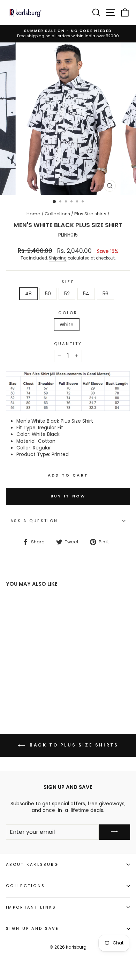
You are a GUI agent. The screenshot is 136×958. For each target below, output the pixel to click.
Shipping (58, 258)
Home (33, 214)
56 (105, 293)
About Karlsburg (32, 864)
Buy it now (68, 496)
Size (68, 282)
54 (86, 293)
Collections (57, 214)
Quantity (68, 343)
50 (48, 293)
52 (67, 293)
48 (28, 293)
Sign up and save (32, 928)
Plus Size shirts (90, 214)
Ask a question (34, 521)
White (67, 324)
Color (68, 313)
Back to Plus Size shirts (73, 745)
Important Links (31, 907)
